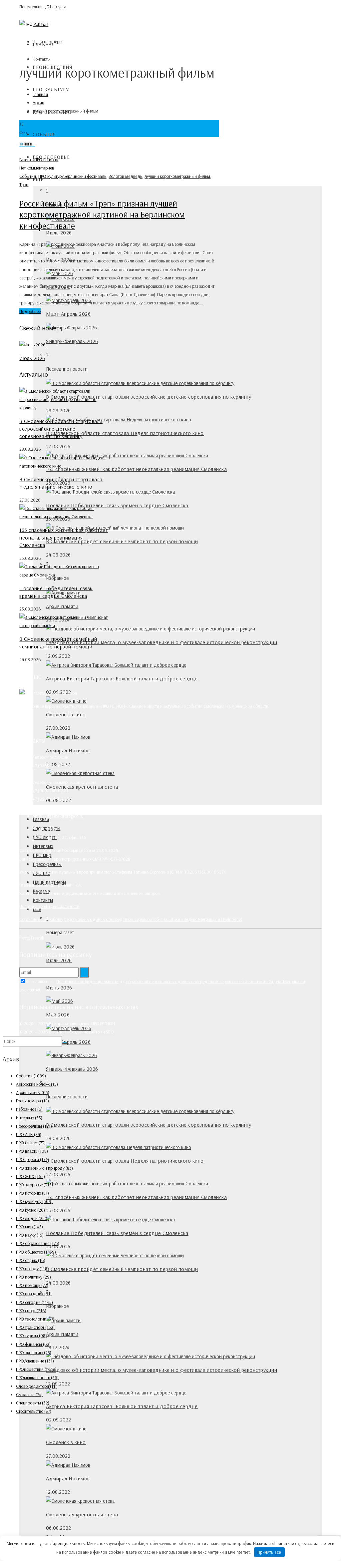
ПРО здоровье (34, 1185)
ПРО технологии (35, 1319)
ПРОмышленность (37, 1377)
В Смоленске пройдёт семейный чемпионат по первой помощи (122, 541)
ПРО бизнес (31, 1143)
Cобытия (44, 134)
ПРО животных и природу (44, 1168)
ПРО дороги (32, 1159)
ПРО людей (32, 1218)
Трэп (23, 185)
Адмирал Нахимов (68, 750)
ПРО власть (32, 1151)
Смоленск (29, 1394)
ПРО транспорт (35, 1327)
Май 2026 (58, 1014)
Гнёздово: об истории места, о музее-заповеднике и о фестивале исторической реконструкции (161, 642)
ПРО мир (29, 1227)
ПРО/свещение (35, 1361)
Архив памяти (62, 606)
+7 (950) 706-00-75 (51, 799)
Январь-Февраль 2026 (72, 341)
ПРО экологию (33, 1353)
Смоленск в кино (66, 714)
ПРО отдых (30, 1260)
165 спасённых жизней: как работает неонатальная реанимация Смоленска (136, 469)
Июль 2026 (59, 232)
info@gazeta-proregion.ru (57, 808)
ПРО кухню (30, 1210)
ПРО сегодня (34, 1302)
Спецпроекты (32, 1403)
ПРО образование (37, 1243)
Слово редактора (36, 1386)
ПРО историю (32, 1193)
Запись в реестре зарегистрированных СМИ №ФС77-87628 (74, 859)
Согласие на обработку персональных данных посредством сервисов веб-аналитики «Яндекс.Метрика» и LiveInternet (130, 919)
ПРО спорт (31, 1311)
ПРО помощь (32, 1285)
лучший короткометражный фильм (177, 176)
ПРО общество (36, 1252)
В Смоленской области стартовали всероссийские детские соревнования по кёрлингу (148, 396)
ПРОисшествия (36, 1369)
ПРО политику (33, 1277)
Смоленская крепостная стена (82, 1514)
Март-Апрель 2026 (68, 313)
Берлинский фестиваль (85, 176)
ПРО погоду (32, 1269)
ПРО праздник (34, 1294)
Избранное (29, 1109)
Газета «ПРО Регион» (38, 160)
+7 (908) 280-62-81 (51, 791)
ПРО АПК (28, 1134)
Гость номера (32, 1101)
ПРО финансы (33, 1344)
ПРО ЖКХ (30, 1176)
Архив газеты (32, 1092)
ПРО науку (30, 1235)
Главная (44, 44)
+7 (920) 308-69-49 (51, 766)
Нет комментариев (36, 168)
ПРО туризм (31, 1336)
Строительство (33, 1411)
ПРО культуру (51, 89)
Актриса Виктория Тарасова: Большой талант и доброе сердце (122, 678)
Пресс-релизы (47, 864)
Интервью (29, 1118)
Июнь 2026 (59, 987)
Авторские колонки (37, 1084)
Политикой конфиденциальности (87, 981)
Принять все (269, 1552)
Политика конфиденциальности (49, 906)
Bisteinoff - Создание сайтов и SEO (81, 1032)
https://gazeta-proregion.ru (58, 816)
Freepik (37, 938)
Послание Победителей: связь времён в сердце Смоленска (117, 505)
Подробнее (30, 311)
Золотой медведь (125, 176)
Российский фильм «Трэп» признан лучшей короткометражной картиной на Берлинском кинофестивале (102, 214)
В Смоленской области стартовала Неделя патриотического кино (125, 433)
